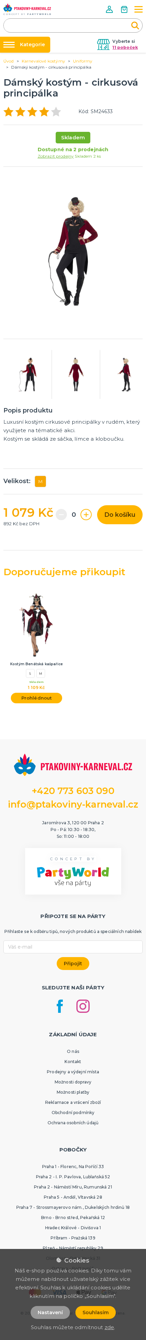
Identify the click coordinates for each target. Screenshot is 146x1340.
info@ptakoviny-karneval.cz (73, 804)
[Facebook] (60, 1006)
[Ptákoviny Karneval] (27, 9)
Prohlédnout (36, 698)
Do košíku (119, 514)
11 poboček (125, 47)
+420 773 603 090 (73, 790)
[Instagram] (83, 1006)
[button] (110, 9)
